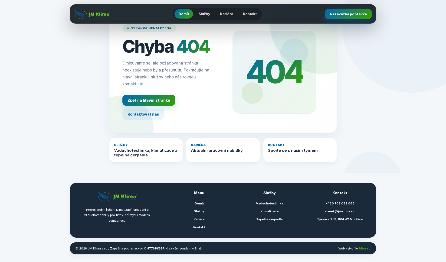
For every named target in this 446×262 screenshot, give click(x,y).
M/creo (365, 248)
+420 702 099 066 (339, 203)
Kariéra (226, 14)
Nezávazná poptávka (348, 14)
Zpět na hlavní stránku (149, 100)
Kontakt (250, 14)
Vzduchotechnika (269, 203)
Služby (204, 14)
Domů (184, 14)
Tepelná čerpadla (269, 219)
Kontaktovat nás (143, 114)
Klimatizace (269, 211)
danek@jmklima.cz (340, 211)
